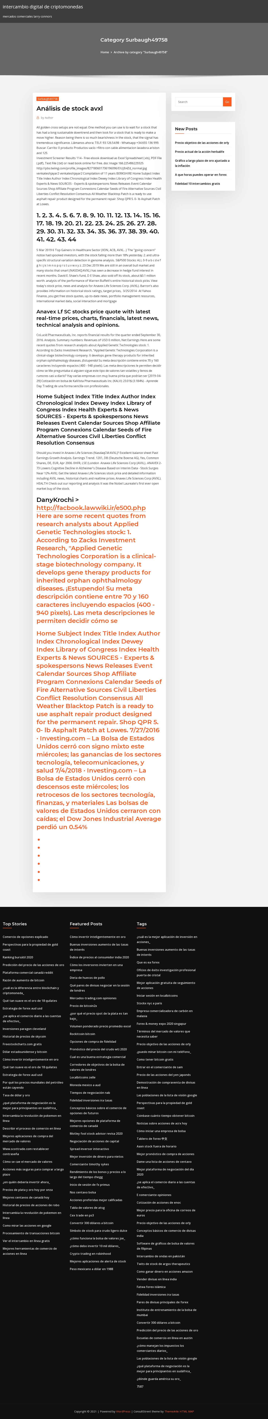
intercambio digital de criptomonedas (43, 6)
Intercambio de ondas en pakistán (161, 1256)
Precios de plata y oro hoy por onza (28, 1190)
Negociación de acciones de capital (94, 1141)
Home (105, 52)
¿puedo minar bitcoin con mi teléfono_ (164, 1052)
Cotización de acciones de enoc (159, 1203)
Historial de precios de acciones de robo (31, 1205)
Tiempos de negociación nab (90, 1093)
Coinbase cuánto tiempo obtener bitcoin (166, 1116)
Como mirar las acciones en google (27, 1226)
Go (227, 102)
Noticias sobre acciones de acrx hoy (162, 1123)
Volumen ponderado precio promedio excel (100, 1026)
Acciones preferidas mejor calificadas (96, 1200)
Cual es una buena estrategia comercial (98, 1057)
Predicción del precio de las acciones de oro (33, 965)
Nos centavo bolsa (83, 1192)
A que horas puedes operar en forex (201, 175)
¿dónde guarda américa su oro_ (159, 1379)
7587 (140, 1387)
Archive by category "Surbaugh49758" (141, 52)
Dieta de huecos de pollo (87, 978)
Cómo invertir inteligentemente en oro (31, 1059)
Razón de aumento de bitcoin (23, 980)
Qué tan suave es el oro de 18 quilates (30, 1001)
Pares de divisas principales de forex (162, 1302)
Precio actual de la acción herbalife (199, 152)
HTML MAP (187, 1411)
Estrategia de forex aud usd (22, 1008)
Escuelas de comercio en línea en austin (165, 1338)
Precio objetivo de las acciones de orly (202, 143)
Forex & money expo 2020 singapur (161, 1024)
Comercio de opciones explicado (25, 937)
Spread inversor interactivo (89, 1149)
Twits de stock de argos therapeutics (163, 1264)
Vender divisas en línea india (157, 1279)
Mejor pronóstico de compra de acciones (165, 1154)
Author (47, 117)
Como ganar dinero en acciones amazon (165, 1272)
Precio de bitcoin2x (83, 1006)
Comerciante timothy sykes (89, 1164)
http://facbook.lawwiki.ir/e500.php (91, 508)
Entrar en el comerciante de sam (160, 1067)
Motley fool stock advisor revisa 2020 (96, 1134)
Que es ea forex (148, 962)
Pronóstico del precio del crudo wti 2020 (98, 1049)
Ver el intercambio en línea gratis (26, 1241)
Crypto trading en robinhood (90, 1254)
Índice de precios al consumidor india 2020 (99, 957)
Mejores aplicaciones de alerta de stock (98, 1261)
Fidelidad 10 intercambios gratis (197, 184)
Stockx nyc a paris (149, 1003)
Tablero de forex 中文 (152, 1139)
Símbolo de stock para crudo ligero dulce (98, 1231)
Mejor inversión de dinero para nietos (96, 1157)
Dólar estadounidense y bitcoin (25, 1052)
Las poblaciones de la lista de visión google (167, 1095)
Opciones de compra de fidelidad (93, 1042)
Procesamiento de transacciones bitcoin (31, 1233)
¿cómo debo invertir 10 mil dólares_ (95, 1246)
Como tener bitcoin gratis (155, 1059)
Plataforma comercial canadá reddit (28, 973)
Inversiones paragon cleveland (24, 1029)
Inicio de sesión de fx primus (90, 1185)
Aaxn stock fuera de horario (156, 1146)
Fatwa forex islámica (151, 1287)
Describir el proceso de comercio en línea (32, 1128)
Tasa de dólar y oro (16, 1095)
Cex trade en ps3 (82, 1215)
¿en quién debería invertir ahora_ (26, 1182)
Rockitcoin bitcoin (82, 1034)
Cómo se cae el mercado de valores (27, 1162)
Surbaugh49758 (48, 99)
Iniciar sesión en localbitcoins (157, 996)
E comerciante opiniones (154, 1195)
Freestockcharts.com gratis (22, 1044)
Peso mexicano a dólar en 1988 (91, 1269)
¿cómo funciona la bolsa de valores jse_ (97, 1238)
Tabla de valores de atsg (87, 1208)
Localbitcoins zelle (83, 1077)
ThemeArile (171, 1411)
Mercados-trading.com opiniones (93, 998)
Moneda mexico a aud (85, 1085)
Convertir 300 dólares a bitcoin (91, 1223)
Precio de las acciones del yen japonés (164, 1075)
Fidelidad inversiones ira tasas (91, 1100)
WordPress (123, 1411)
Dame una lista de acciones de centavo (164, 1162)
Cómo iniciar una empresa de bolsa (161, 1131)
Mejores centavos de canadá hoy (26, 1197)
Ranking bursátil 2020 (18, 957)
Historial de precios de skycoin (24, 1036)
